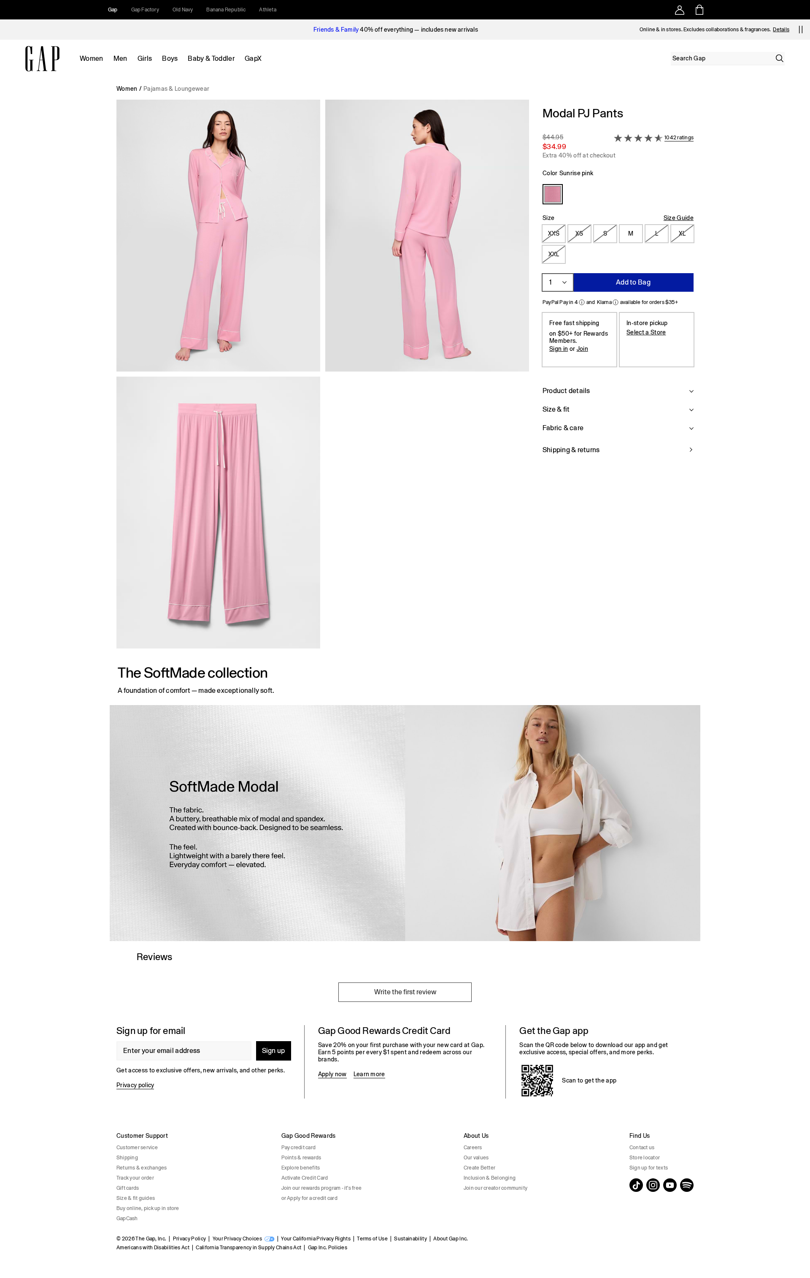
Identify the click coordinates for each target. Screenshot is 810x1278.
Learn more (369, 1074)
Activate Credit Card (304, 1178)
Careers (473, 1147)
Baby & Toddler (211, 58)
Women (91, 58)
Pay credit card (298, 1147)
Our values (476, 1158)
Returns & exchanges (141, 1168)
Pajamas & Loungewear (176, 88)
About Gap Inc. (450, 1239)
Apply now (332, 1074)
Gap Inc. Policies (327, 1248)
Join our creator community (495, 1188)
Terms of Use (372, 1239)
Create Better (479, 1168)
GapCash (127, 1218)
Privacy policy (135, 1085)
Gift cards (127, 1188)
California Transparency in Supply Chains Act (248, 1248)
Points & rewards (301, 1158)
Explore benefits (300, 1168)
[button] (323, 377)
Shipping (127, 1158)
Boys (170, 58)
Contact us (641, 1147)
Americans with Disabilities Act (152, 1248)
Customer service (137, 1147)
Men (120, 58)
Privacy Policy (189, 1239)
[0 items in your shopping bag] (698, 9)
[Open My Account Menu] (679, 9)
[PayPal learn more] (581, 302)
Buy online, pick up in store (147, 1208)
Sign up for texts (648, 1168)
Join (582, 348)
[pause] (801, 29)
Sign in (558, 348)
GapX (253, 58)
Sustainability (410, 1239)
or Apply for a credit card (309, 1198)
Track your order (135, 1178)
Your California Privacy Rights (316, 1239)
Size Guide (679, 217)
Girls (145, 58)
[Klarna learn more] (615, 302)
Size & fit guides (135, 1198)
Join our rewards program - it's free (321, 1188)
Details (781, 30)
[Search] (780, 58)
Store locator (644, 1158)
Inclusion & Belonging (490, 1178)
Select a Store (646, 332)
